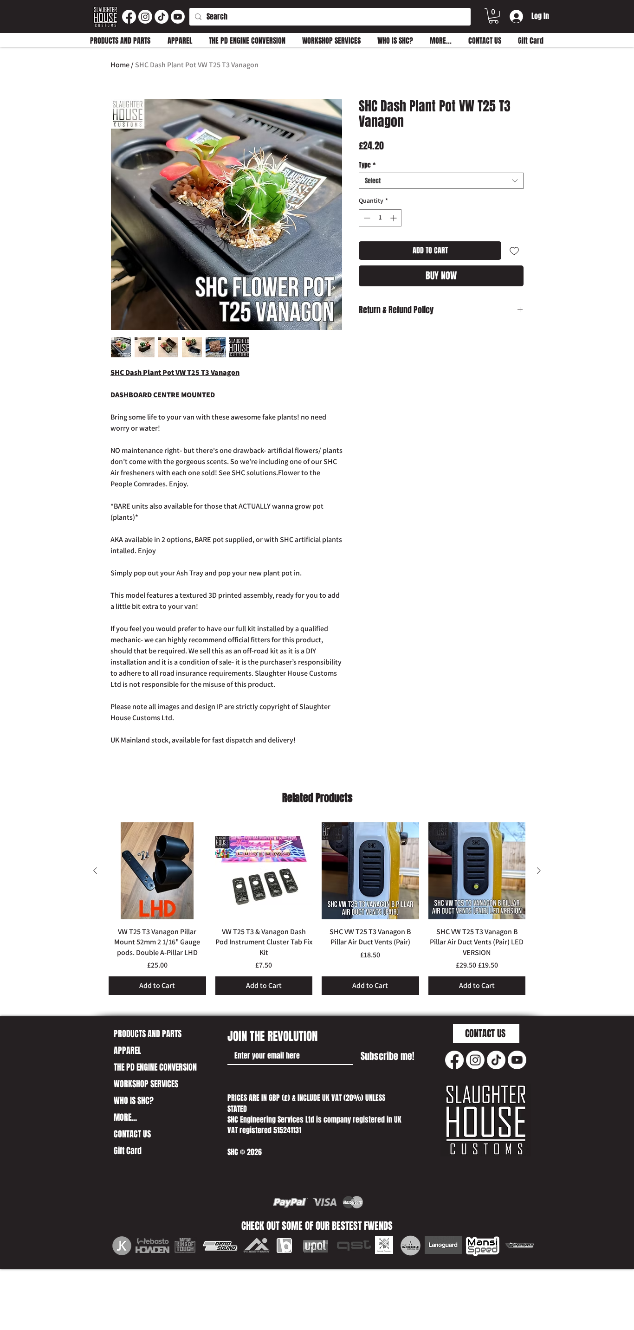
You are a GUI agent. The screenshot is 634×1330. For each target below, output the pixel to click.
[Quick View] (157, 871)
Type (367, 165)
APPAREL (127, 1051)
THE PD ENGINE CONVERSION (155, 1067)
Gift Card (128, 1151)
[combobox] (441, 181)
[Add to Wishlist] (514, 250)
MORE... (125, 1117)
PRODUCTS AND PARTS (147, 1034)
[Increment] (394, 218)
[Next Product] (538, 870)
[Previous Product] (95, 870)
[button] (494, 16)
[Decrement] (366, 218)
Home (119, 65)
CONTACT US (132, 1134)
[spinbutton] (380, 218)
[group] (317, 909)
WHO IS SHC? (134, 1101)
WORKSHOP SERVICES (146, 1084)
